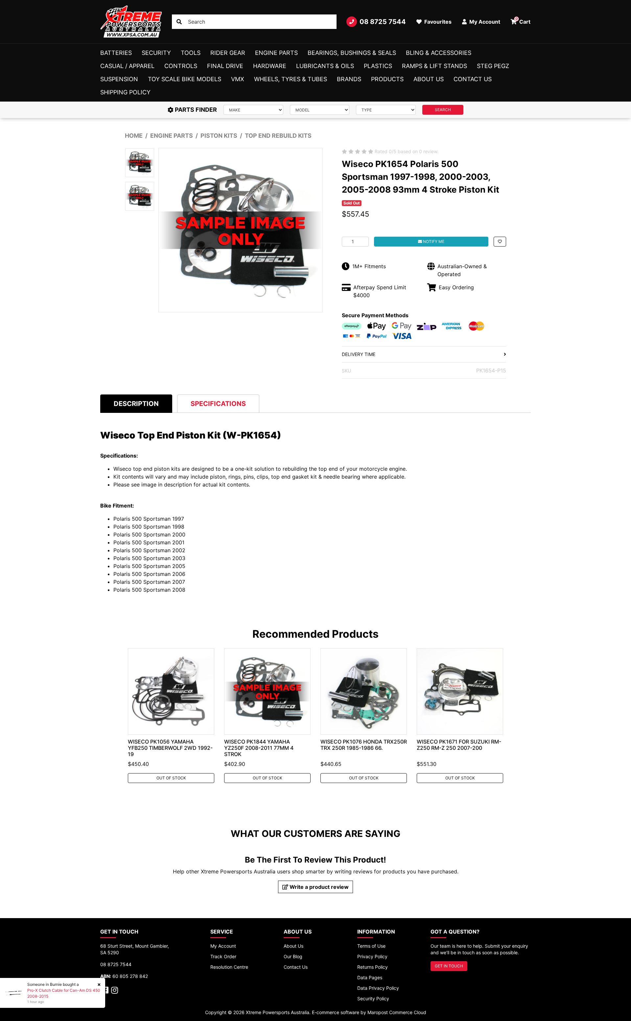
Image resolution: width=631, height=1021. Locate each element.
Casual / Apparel (127, 65)
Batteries (116, 52)
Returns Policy (372, 967)
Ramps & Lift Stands (434, 65)
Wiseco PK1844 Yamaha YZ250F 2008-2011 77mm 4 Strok (258, 747)
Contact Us (473, 79)
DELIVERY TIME (358, 354)
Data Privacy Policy (378, 988)
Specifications (218, 404)
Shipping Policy (125, 92)
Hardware (269, 65)
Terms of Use (371, 946)
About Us (428, 79)
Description (136, 404)
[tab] (136, 403)
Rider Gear (227, 52)
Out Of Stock (171, 777)
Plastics (378, 65)
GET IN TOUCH (449, 965)
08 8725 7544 (383, 22)
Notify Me (433, 241)
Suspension (119, 79)
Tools (190, 52)
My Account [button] (484, 21)
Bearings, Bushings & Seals (352, 52)
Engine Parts (276, 52)
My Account (223, 946)
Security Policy (373, 998)
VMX (237, 79)
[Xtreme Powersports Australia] (131, 21)
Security (156, 52)
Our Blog (293, 956)
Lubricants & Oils (325, 65)
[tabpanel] (171, 715)
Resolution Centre (229, 967)
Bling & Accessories (438, 52)
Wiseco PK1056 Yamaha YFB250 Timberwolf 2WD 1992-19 (170, 747)
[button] (500, 242)
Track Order (223, 956)
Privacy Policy (372, 956)
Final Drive (225, 65)
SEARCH (443, 109)
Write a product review (318, 887)
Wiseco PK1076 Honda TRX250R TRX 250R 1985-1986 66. (363, 744)
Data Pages (369, 977)
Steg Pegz (493, 65)
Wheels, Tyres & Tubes (290, 79)
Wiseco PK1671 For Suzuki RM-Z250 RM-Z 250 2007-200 (459, 744)
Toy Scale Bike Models (184, 79)
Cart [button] (523, 20)
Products (387, 79)
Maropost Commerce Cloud (396, 1012)
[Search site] (179, 21)
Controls (180, 65)
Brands (349, 79)
